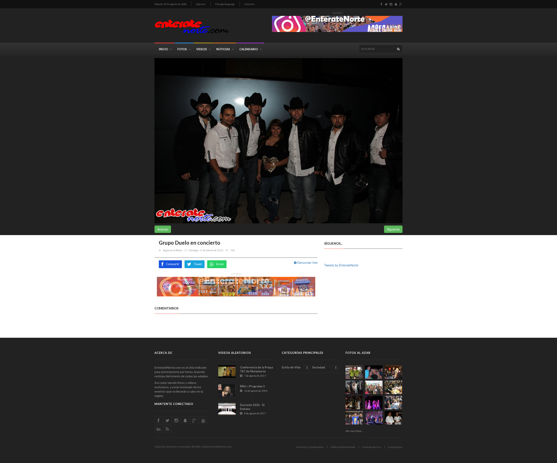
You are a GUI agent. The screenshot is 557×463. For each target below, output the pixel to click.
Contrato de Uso (371, 447)
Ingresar (201, 4)
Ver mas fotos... (355, 431)
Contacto (249, 4)
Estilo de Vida (295, 367)
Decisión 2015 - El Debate (252, 407)
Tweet (198, 264)
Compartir (172, 264)
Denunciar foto (307, 262)
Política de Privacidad (343, 447)
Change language (225, 4)
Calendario (248, 49)
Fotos (182, 49)
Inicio (163, 49)
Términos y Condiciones (309, 447)
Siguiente (393, 229)
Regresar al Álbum (172, 250)
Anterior (162, 229)
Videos (201, 49)
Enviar (220, 264)
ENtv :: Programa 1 (252, 386)
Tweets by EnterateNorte (341, 265)
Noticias (223, 49)
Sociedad (324, 367)
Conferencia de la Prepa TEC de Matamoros (256, 369)
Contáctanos (395, 447)
